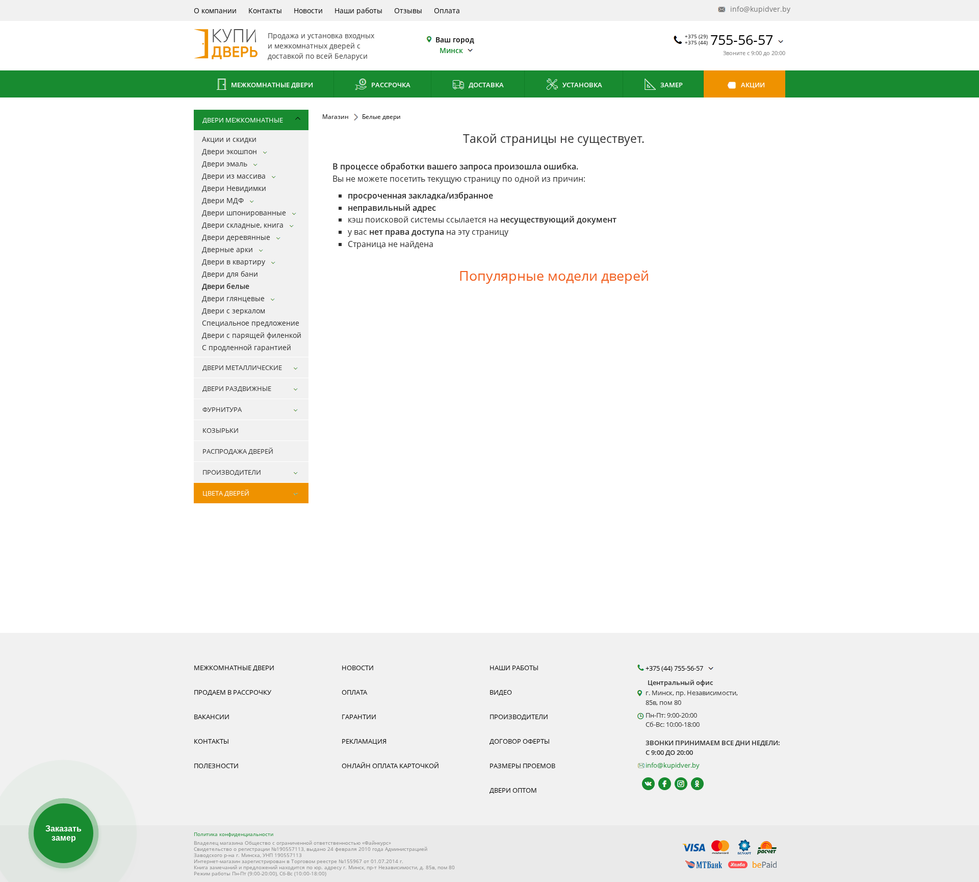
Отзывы (408, 10)
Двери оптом (513, 790)
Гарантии (359, 716)
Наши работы (358, 10)
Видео (501, 692)
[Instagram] (676, 783)
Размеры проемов (522, 765)
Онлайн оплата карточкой (390, 765)
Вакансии (211, 716)
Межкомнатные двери (271, 84)
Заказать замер (63, 833)
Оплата (447, 10)
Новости (308, 10)
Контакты (265, 10)
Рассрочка (390, 84)
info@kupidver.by (756, 9)
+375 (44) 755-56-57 (675, 668)
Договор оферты (520, 741)
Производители (519, 716)
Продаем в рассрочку (232, 692)
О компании (215, 10)
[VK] (643, 783)
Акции (752, 84)
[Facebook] (660, 783)
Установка (581, 84)
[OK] (692, 783)
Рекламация (364, 741)
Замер (671, 84)
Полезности (216, 765)
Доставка (485, 84)
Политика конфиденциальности (233, 834)
